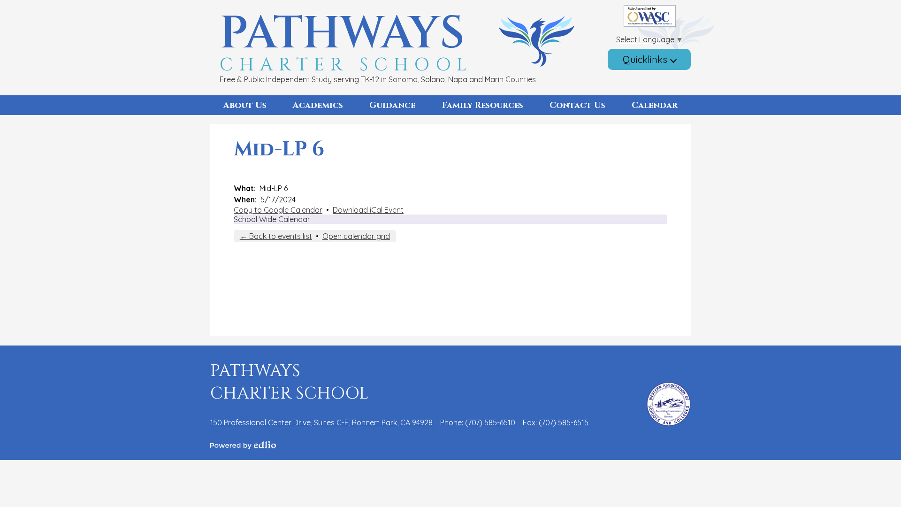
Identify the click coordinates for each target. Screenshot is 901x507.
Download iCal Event (368, 210)
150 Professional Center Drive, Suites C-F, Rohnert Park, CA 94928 (321, 422)
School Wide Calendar (272, 219)
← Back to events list (276, 236)
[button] (245, 105)
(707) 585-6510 (490, 422)
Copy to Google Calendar (278, 210)
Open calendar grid (356, 236)
